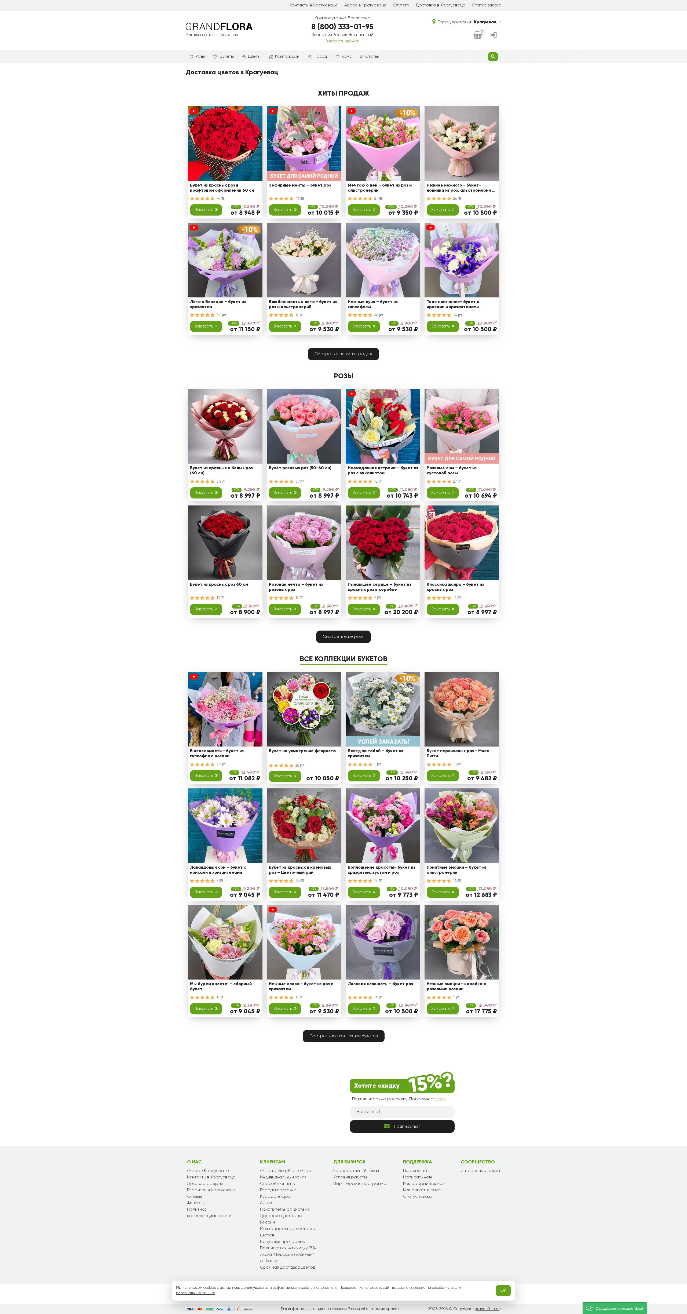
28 (297, 765)
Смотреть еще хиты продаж (343, 354)
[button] (615, 1308)
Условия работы (350, 1177)
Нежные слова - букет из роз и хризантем (301, 986)
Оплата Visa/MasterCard (286, 1171)
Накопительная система (285, 1209)
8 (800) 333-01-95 (342, 27)
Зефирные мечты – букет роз (300, 185)
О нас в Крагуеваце (208, 1171)
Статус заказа (486, 5)
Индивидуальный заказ (283, 1177)
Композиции (287, 56)
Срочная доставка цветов (287, 1267)
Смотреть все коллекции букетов (343, 1036)
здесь (439, 1099)
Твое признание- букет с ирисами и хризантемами (453, 304)
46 (298, 199)
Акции (266, 1203)
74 (219, 199)
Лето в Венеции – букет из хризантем (218, 304)
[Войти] (493, 35)
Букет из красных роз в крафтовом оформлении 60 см (222, 188)
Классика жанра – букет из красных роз (455, 587)
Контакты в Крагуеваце (314, 5)
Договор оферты (205, 1184)
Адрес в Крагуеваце (365, 5)
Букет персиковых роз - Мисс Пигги (458, 753)
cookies (209, 1288)
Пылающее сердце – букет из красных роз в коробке (379, 587)
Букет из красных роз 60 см (219, 585)
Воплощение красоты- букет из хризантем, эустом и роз (381, 870)
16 (455, 881)
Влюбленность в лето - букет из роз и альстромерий (303, 304)
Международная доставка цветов (287, 1232)
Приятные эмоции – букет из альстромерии (457, 870)
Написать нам (417, 1177)
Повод (320, 56)
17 (297, 315)
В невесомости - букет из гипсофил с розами (217, 753)
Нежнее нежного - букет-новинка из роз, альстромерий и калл (460, 188)
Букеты (227, 56)
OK (503, 1290)
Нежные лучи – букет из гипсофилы (373, 304)
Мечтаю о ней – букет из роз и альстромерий (380, 188)
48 (376, 315)
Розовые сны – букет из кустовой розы (452, 470)
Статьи (372, 56)
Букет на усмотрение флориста (302, 751)
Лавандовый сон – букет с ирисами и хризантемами (218, 870)
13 (376, 481)
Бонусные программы (282, 1242)
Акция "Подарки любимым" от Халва (287, 1258)
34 (219, 481)
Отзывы (194, 1197)
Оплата (401, 5)
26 (455, 199)
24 (455, 315)
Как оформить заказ (423, 1184)
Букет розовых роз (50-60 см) (300, 468)
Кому (347, 56)
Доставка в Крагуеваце (440, 5)
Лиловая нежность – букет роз (380, 984)
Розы (200, 56)
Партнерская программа (359, 1184)
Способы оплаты (277, 1184)
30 (219, 315)
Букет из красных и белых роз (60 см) (221, 470)
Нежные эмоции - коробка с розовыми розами (456, 986)
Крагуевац (485, 22)
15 (455, 764)
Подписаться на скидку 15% (288, 1248)
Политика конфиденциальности (209, 1212)
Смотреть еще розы (343, 637)
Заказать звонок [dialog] (342, 41)
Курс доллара (275, 1197)
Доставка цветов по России (281, 1219)
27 (376, 199)
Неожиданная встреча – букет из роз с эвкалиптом (383, 470)
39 (298, 481)
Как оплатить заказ (422, 1190)
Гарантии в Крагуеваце (211, 1190)
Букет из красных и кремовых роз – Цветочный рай (300, 870)
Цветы (254, 56)
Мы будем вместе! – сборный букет (221, 986)
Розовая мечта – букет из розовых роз (296, 587)
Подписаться (407, 1126)
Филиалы (196, 1203)
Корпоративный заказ (356, 1171)
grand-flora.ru (486, 1309)
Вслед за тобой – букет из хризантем (375, 753)
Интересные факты (480, 1171)
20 (219, 764)
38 (298, 881)
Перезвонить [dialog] (416, 1171)
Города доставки (278, 1190)
